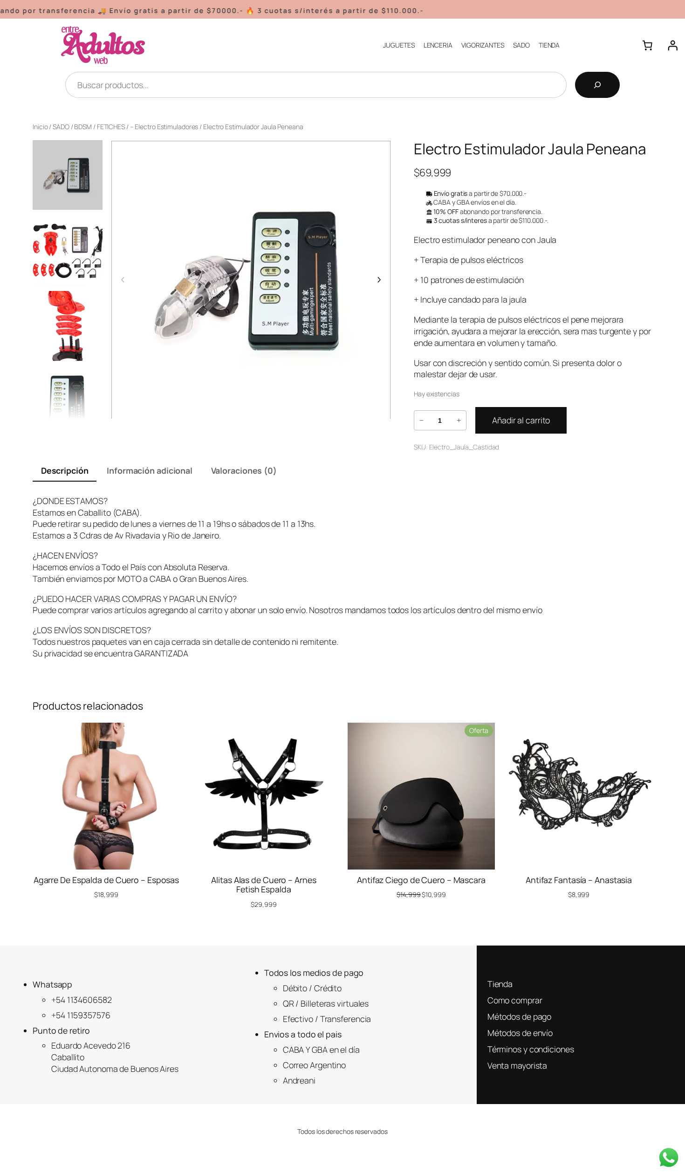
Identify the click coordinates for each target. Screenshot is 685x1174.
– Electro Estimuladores (164, 126)
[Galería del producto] (250, 280)
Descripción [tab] (65, 470)
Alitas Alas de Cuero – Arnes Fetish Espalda (263, 884)
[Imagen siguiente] (379, 279)
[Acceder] (672, 45)
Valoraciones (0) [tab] (244, 470)
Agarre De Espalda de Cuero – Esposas (106, 879)
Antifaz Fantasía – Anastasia (579, 879)
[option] (68, 250)
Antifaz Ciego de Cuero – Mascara (421, 879)
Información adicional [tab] (149, 470)
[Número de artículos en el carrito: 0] (647, 45)
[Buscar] (597, 85)
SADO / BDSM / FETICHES (89, 126)
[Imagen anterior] (123, 279)
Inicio (40, 126)
